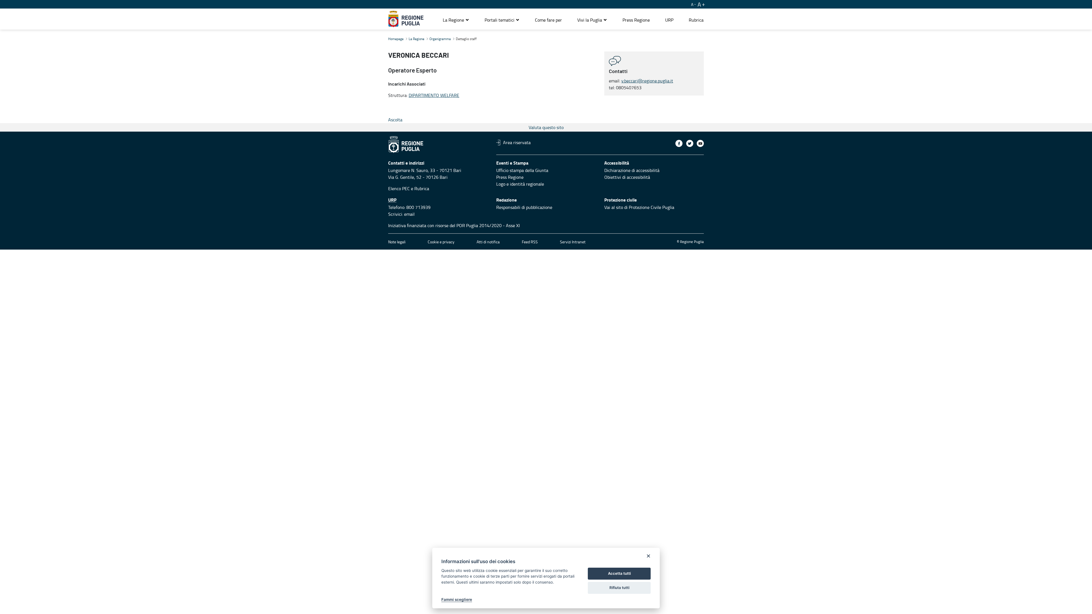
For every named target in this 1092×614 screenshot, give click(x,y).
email (409, 214)
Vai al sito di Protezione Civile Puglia (639, 207)
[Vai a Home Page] (405, 19)
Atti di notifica (488, 241)
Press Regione (510, 177)
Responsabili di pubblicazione (524, 207)
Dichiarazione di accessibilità (631, 170)
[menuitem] (548, 19)
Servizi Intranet (573, 241)
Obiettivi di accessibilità (627, 177)
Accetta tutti (619, 573)
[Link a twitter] (689, 143)
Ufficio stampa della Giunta (522, 170)
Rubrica (421, 188)
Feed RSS (530, 241)
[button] (456, 19)
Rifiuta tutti (619, 587)
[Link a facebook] (678, 143)
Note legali (397, 241)
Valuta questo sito (546, 127)
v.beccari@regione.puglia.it (647, 81)
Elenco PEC (399, 188)
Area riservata (517, 142)
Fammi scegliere (456, 599)
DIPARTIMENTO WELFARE (434, 95)
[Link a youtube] (700, 143)
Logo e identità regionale (520, 184)
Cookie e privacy (441, 241)
